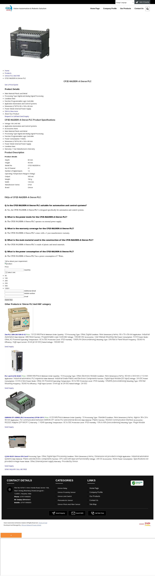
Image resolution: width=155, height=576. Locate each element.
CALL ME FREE (21, 469)
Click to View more (11, 111)
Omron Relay (62, 488)
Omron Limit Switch (65, 496)
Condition (8, 146)
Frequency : (136, 339)
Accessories (9, 128)
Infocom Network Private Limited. (31, 525)
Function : (50, 337)
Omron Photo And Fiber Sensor (69, 504)
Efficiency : (11, 342)
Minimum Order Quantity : (56, 334)
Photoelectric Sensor (65, 500)
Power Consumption (12, 139)
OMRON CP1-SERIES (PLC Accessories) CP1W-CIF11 (24, 417)
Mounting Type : (112, 339)
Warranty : (37, 422)
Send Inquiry (24, 116)
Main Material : (24, 337)
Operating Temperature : (34, 339)
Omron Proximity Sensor (67, 492)
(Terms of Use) (42, 523)
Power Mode (9, 144)
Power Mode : (39, 381)
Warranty (8, 149)
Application (9, 126)
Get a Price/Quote (11, 85)
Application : (24, 378)
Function (8, 136)
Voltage (7, 123)
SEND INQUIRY (10, 469)
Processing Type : (79, 334)
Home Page (95, 8)
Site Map (93, 504)
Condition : (97, 334)
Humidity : (80, 339)
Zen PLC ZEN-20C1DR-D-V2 (15, 334)
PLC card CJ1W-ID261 (13, 376)
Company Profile (110, 8)
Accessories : (101, 337)
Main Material (9, 131)
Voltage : (76, 337)
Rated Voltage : (53, 342)
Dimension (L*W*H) (12, 141)
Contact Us (139, 8)
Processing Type (11, 134)
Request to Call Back (12, 116)
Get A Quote (144, 2)
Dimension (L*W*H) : (118, 334)
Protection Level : (56, 339)
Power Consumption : (127, 337)
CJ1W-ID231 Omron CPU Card (16, 456)
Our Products (125, 8)
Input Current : (29, 342)
